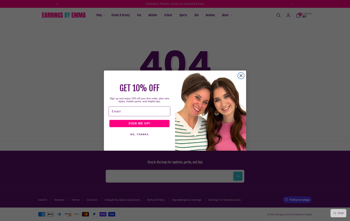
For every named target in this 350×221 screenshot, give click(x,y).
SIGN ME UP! (140, 123)
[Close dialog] (241, 75)
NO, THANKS (139, 134)
